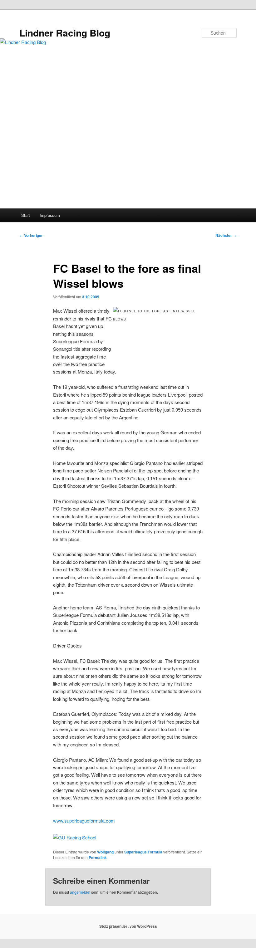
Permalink (98, 857)
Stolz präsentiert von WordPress (128, 926)
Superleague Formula (143, 852)
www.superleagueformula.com (84, 820)
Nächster (226, 235)
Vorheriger (31, 235)
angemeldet (80, 892)
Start (25, 215)
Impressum (50, 215)
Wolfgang (105, 852)
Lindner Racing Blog (64, 32)
